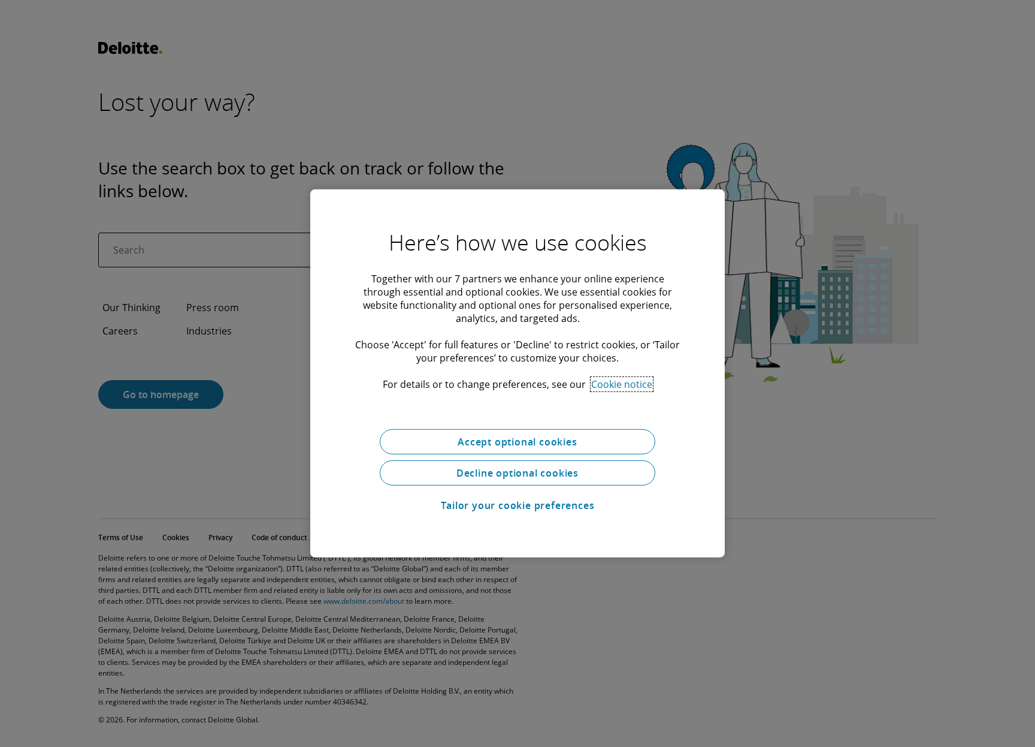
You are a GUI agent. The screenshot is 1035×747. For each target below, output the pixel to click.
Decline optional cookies (517, 473)
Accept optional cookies (517, 441)
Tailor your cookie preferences (518, 505)
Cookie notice (621, 384)
